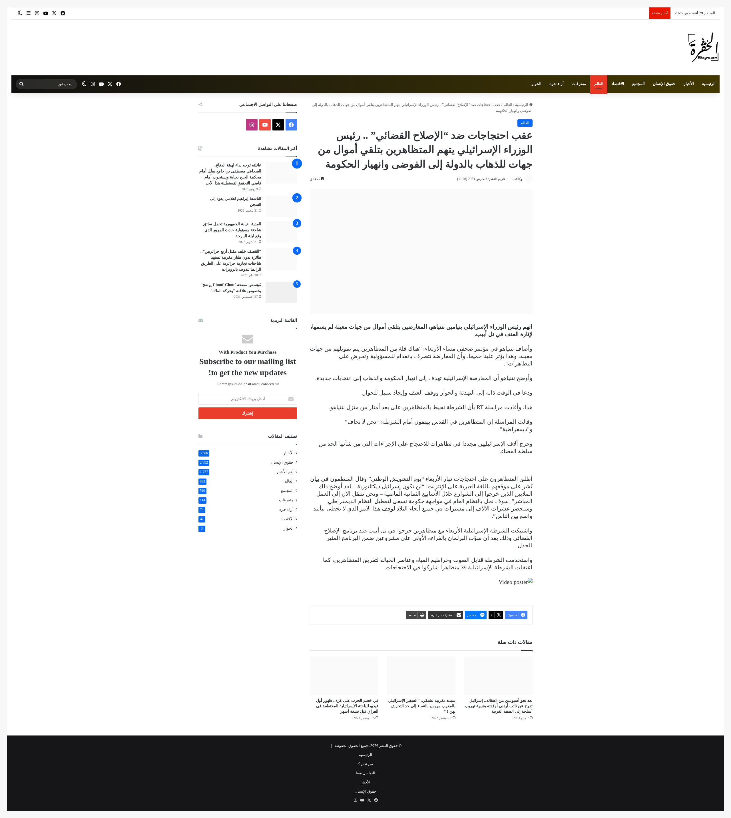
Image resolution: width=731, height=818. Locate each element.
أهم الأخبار (285, 472)
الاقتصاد (617, 84)
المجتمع (638, 84)
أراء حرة (556, 84)
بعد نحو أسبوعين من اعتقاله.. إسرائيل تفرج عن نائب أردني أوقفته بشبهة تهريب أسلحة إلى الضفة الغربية (499, 706)
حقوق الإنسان (664, 84)
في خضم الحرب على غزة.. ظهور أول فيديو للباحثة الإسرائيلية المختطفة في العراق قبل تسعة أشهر (347, 706)
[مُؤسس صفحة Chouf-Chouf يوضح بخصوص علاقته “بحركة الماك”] (281, 292)
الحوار (536, 84)
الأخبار (689, 84)
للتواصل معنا (365, 773)
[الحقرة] (703, 47)
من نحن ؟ (365, 764)
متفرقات (579, 84)
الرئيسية (709, 84)
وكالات (517, 179)
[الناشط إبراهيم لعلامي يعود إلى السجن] (281, 206)
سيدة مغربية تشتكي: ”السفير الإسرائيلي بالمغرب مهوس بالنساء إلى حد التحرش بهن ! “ (421, 706)
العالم (598, 84)
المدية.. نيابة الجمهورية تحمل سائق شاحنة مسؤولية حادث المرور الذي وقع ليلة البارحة (232, 230)
